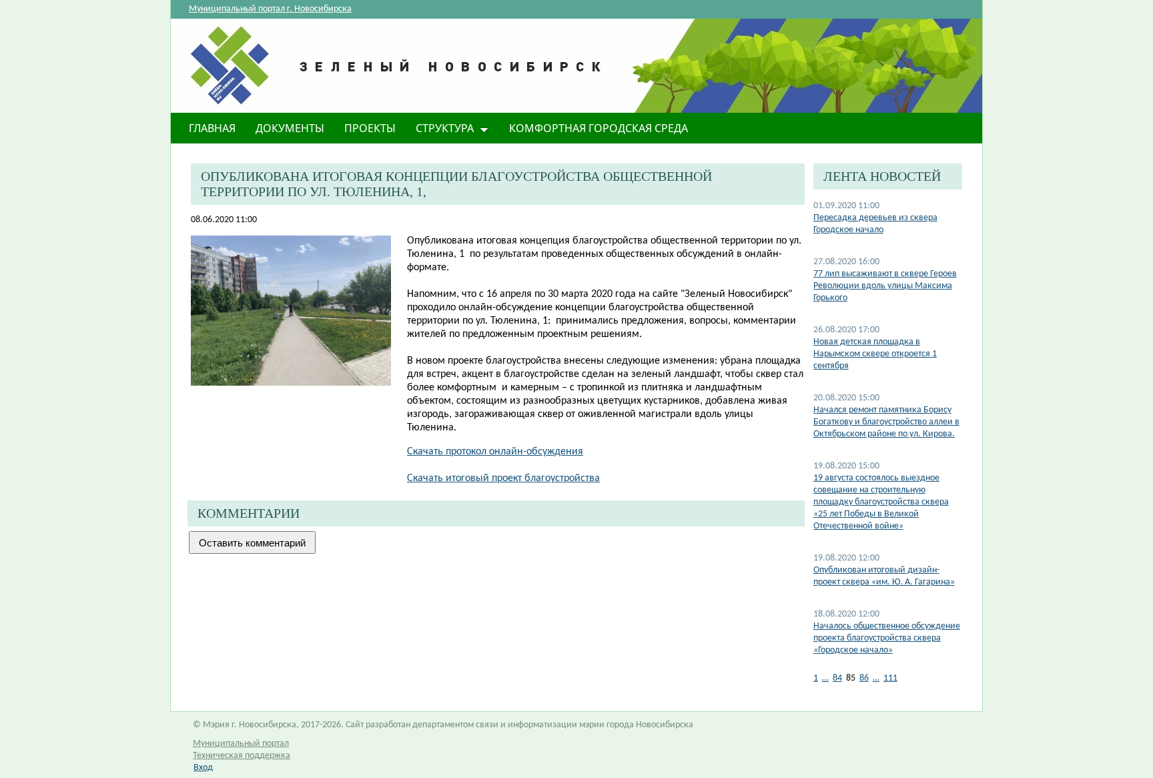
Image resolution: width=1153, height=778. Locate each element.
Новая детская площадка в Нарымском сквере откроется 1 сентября (875, 354)
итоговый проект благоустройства (503, 478)
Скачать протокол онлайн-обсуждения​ (495, 451)
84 (837, 678)
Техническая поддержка (241, 756)
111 (890, 678)
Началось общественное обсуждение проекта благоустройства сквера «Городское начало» (886, 638)
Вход (203, 768)
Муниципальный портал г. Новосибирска (270, 9)
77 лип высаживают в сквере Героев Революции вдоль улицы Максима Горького (885, 286)
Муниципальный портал (241, 744)
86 (864, 678)
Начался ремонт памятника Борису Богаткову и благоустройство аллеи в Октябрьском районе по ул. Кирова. (886, 422)
